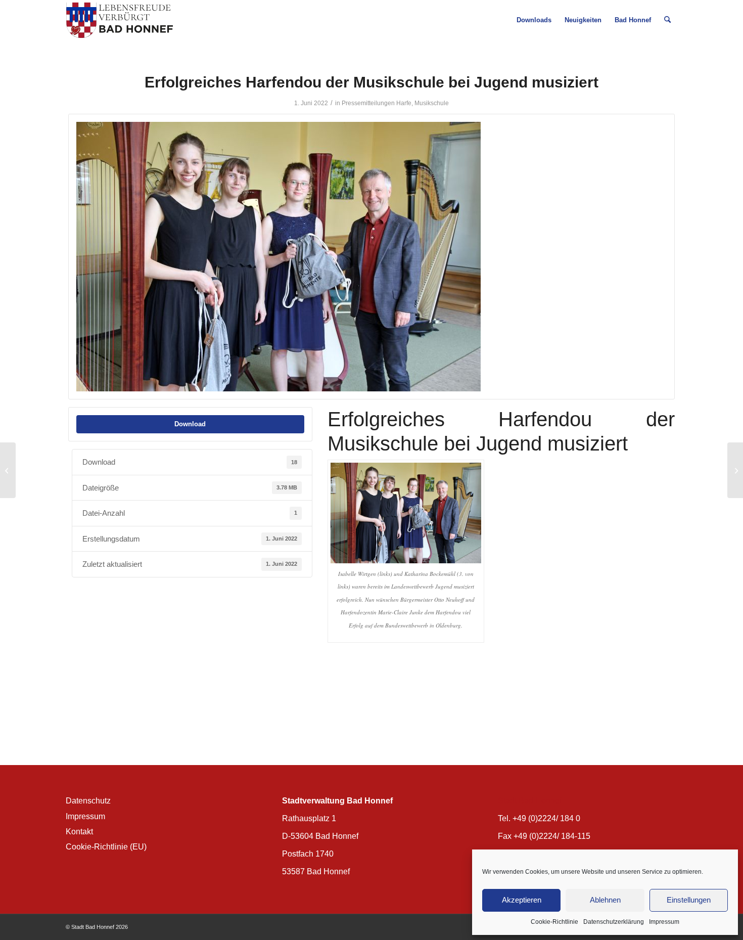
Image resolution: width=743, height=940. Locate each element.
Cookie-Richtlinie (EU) (106, 846)
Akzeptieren (521, 900)
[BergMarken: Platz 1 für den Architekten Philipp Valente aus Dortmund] (735, 470)
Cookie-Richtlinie (554, 921)
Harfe (403, 103)
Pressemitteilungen (368, 103)
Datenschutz (88, 800)
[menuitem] (534, 20)
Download (190, 424)
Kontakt (79, 831)
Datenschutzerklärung (613, 921)
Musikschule (431, 103)
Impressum (664, 921)
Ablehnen (605, 900)
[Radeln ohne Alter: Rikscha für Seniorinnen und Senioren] (8, 470)
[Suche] (667, 20)
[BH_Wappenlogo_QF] (119, 20)
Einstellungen (689, 900)
